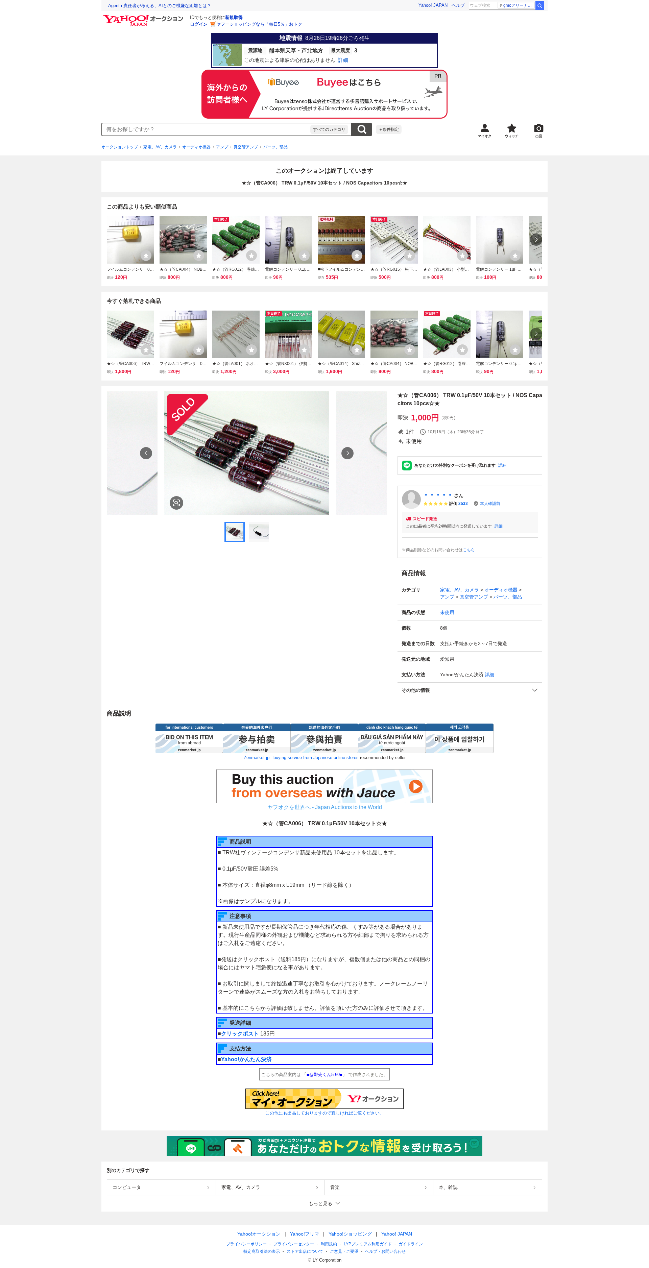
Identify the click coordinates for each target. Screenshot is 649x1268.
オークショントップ (119, 147)
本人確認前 (490, 503)
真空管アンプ (246, 147)
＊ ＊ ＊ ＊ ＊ (438, 495)
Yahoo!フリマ (304, 1234)
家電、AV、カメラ (160, 147)
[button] (470, 690)
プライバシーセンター (293, 1244)
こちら (469, 549)
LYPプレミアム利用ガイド (368, 1244)
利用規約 (329, 1244)
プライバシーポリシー (246, 1244)
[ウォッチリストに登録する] (146, 255)
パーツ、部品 (275, 147)
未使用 (447, 612)
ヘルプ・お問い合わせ (385, 1251)
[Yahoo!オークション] (144, 16)
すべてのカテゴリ (329, 129)
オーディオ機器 (196, 147)
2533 (463, 503)
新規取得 (234, 17)
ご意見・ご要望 (344, 1251)
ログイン (199, 24)
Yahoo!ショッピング (350, 1234)
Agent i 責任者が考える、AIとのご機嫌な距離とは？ (159, 5)
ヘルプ (458, 5)
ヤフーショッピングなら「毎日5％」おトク (259, 24)
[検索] (539, 5)
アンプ (222, 147)
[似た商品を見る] (176, 503)
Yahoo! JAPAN (433, 5)
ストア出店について (305, 1251)
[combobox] (206, 129)
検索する (362, 129)
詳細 (502, 465)
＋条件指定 (389, 129)
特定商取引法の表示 (261, 1251)
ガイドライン (411, 1244)
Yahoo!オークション (259, 1234)
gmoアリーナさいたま (519, 5)
